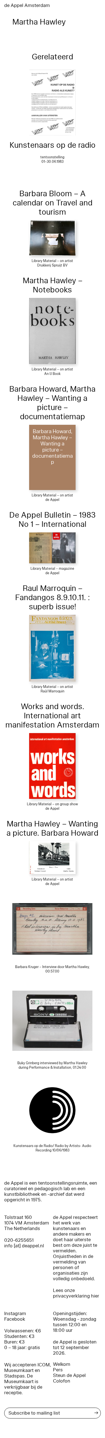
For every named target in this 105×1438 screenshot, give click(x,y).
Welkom (61, 1364)
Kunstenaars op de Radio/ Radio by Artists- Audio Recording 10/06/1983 (52, 1148)
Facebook (14, 1319)
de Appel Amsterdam (27, 5)
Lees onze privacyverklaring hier (76, 1293)
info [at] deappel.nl (24, 1246)
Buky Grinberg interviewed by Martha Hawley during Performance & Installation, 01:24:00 (52, 1065)
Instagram (15, 1313)
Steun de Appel (69, 1375)
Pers (58, 1370)
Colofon (61, 1381)
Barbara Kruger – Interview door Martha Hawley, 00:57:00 (52, 969)
